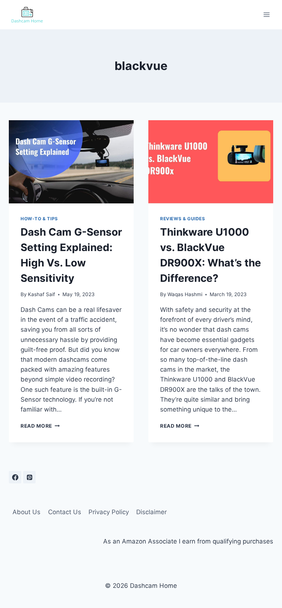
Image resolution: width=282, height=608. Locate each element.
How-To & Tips (39, 218)
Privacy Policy (108, 512)
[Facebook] (15, 477)
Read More (40, 426)
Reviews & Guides (182, 218)
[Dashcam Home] (27, 15)
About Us (26, 512)
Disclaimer (151, 512)
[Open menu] (266, 14)
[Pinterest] (29, 477)
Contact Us (64, 512)
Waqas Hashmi (184, 294)
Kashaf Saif (41, 294)
